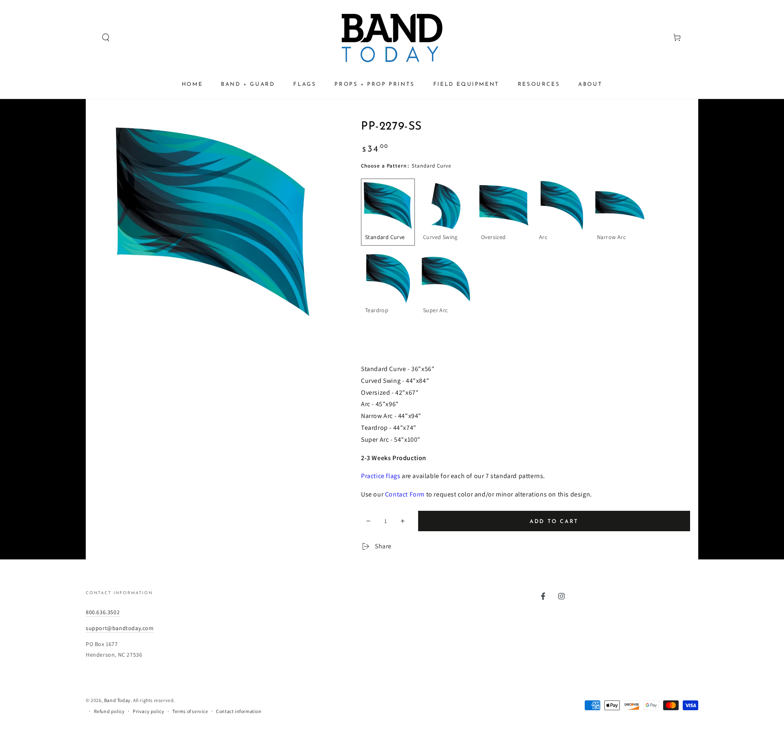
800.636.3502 (103, 612)
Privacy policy (148, 711)
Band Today (117, 700)
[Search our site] (90, 38)
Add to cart (554, 521)
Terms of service (190, 711)
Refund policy (109, 711)
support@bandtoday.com (120, 628)
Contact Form (405, 494)
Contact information (238, 711)
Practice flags (380, 476)
